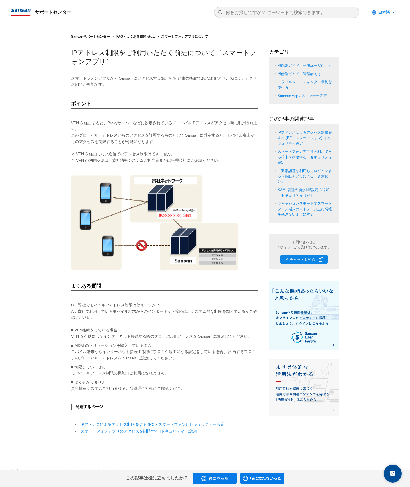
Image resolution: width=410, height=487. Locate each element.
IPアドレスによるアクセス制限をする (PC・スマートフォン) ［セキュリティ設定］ (305, 137)
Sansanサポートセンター (90, 37)
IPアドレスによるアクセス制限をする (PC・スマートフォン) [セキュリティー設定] (153, 424)
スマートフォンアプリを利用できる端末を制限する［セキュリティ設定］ (305, 156)
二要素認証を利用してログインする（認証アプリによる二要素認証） (305, 176)
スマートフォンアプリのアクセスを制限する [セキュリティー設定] (139, 431)
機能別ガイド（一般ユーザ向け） (305, 65)
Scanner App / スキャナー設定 (302, 96)
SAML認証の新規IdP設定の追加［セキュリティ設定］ (303, 192)
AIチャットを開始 (300, 259)
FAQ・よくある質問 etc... (135, 37)
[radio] (215, 478)
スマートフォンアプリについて (184, 37)
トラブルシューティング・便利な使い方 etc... (305, 85)
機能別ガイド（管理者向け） (301, 74)
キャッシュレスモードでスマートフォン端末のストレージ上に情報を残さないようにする (305, 208)
